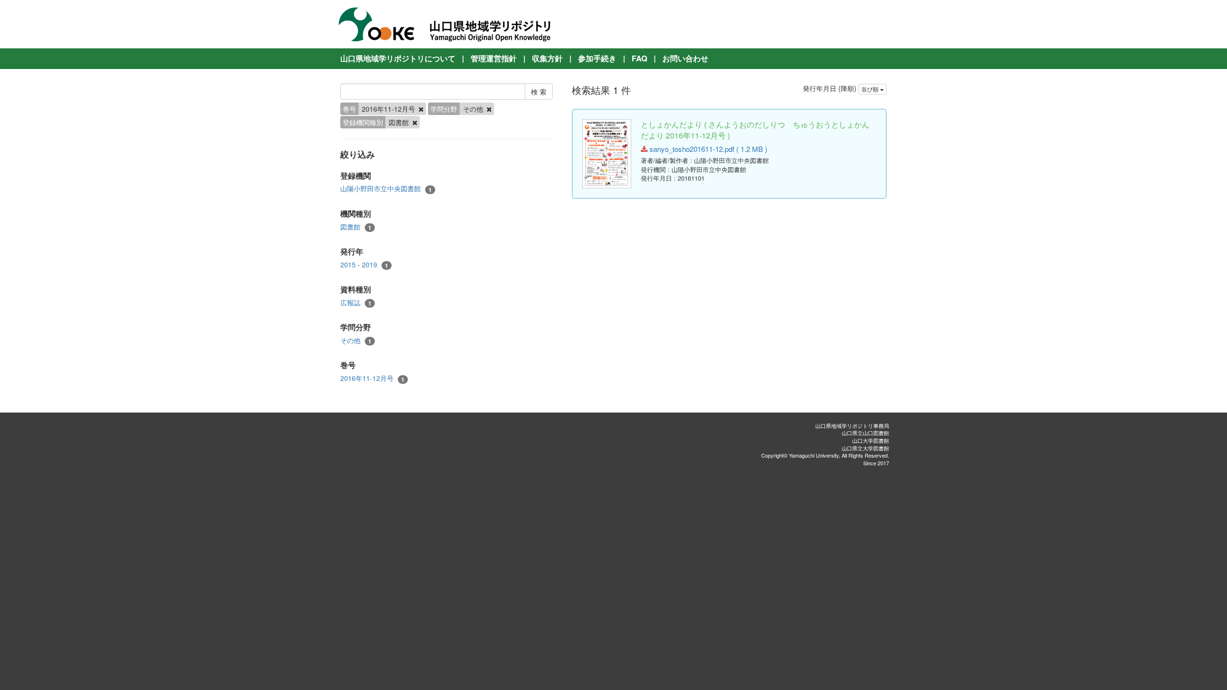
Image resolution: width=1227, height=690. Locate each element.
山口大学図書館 (870, 440)
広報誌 (355, 303)
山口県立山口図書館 (865, 433)
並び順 (870, 89)
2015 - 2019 (364, 265)
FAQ (639, 58)
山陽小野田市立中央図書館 (386, 189)
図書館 (355, 227)
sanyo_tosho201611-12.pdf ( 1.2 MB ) (707, 149)
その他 (355, 340)
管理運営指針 (494, 58)
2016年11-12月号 (372, 378)
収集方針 (547, 58)
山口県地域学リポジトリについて (397, 58)
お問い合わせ (685, 58)
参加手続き (597, 58)
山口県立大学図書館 (865, 448)
